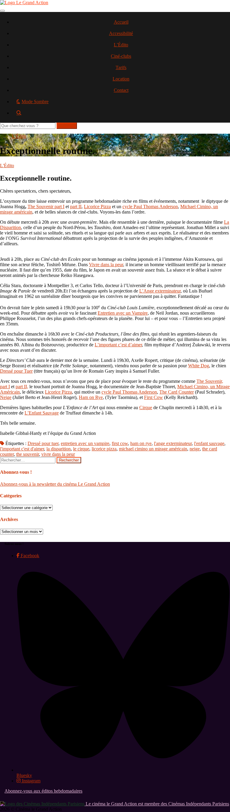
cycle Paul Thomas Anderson (150, 206)
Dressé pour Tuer (16, 371)
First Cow (153, 397)
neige (195, 448)
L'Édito (19, 136)
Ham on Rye (91, 397)
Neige (5, 397)
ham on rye (141, 443)
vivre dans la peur (58, 454)
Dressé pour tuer (43, 443)
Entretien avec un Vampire (123, 313)
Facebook (29, 555)
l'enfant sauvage (209, 443)
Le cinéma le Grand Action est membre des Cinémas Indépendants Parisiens (156, 803)
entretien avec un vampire (85, 443)
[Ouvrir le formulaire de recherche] (121, 115)
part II (75, 206)
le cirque (81, 448)
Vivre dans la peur (106, 264)
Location (121, 78)
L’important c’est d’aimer (118, 344)
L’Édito (121, 44)
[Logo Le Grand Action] (24, 2)
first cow (120, 443)
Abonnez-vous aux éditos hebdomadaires (43, 790)
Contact (121, 90)
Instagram (30, 780)
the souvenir (27, 454)
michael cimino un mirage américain (153, 448)
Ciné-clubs (121, 56)
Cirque (145, 407)
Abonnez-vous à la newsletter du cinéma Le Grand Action (55, 484)
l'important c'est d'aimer (22, 448)
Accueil (121, 22)
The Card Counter (176, 391)
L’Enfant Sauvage (42, 412)
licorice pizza (104, 448)
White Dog (198, 365)
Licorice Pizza (97, 206)
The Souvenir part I (46, 206)
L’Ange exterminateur (160, 290)
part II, (22, 386)
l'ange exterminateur (173, 443)
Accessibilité (121, 33)
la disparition (58, 448)
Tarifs (121, 67)
